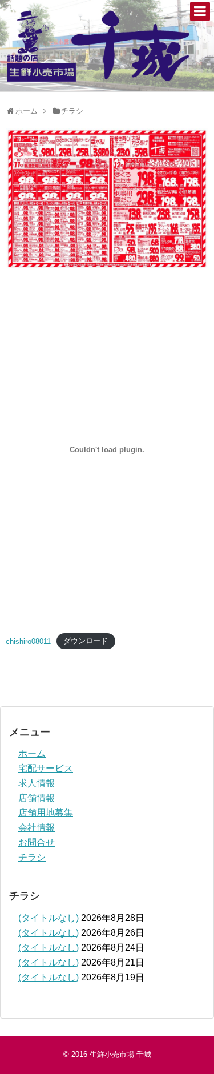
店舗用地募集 (45, 813)
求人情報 (36, 783)
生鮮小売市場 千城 (120, 1054)
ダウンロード (85, 641)
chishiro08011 (28, 641)
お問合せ (36, 842)
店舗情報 (36, 798)
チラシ (32, 857)
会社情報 (36, 827)
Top (204, 1064)
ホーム (32, 753)
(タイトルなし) (48, 918)
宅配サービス (45, 768)
